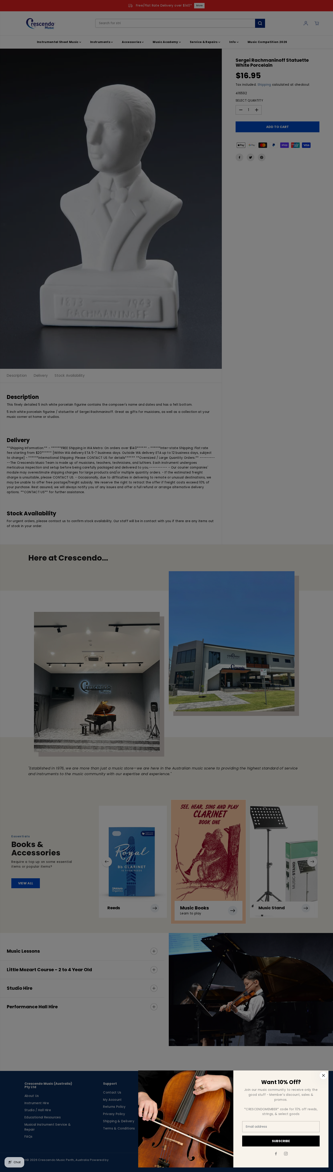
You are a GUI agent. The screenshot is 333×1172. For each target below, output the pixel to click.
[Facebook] (276, 1154)
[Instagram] (286, 1154)
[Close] (323, 1075)
